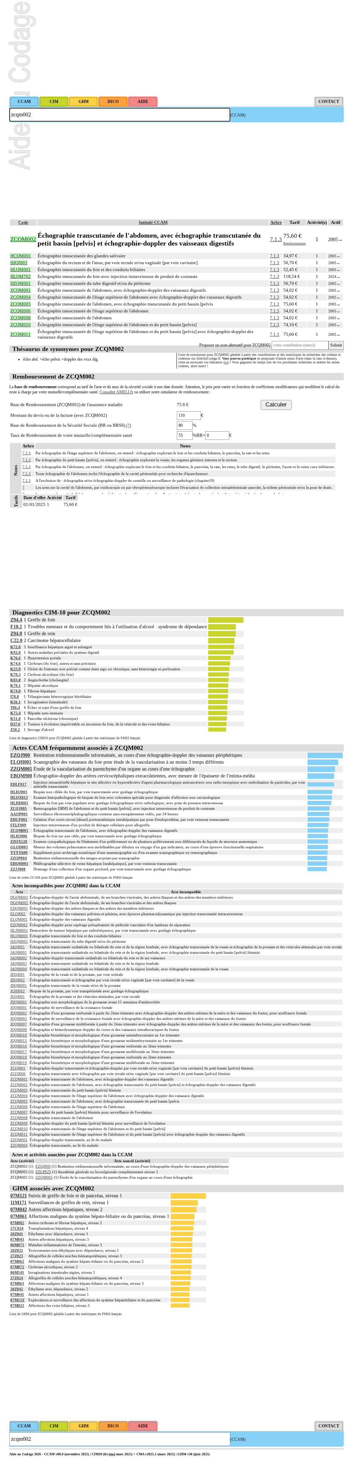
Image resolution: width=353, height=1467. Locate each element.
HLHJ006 (18, 836)
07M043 (17, 1239)
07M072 (17, 1267)
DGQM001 (19, 897)
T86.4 (15, 707)
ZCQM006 (19, 1107)
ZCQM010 (19, 1129)
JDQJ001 (17, 974)
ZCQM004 (19, 1096)
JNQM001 (18, 1002)
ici (226, 362)
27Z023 (16, 1256)
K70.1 (15, 685)
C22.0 (16, 640)
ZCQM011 (19, 1134)
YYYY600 (19, 852)
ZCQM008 (19, 1118)
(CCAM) (237, 115)
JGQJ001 (17, 996)
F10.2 (16, 626)
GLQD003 (19, 847)
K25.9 (15, 669)
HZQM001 (19, 941)
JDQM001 (18, 985)
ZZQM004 (19, 1145)
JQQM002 (18, 1013)
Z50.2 (15, 729)
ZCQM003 (19, 1090)
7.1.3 (276, 239)
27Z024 (16, 1278)
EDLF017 (18, 784)
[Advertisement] (176, 48)
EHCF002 (18, 819)
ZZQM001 (19, 1140)
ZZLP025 (43, 1172)
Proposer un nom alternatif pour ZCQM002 (235, 345)
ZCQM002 (19, 1085)
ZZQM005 (21, 769)
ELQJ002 (18, 914)
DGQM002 (19, 903)
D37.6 (15, 724)
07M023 (17, 1305)
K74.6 (15, 663)
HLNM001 (19, 930)
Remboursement (294, 243)
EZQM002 (19, 925)
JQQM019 (18, 1063)
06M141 (17, 1272)
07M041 (17, 1294)
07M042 (18, 1209)
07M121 (18, 1195)
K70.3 (15, 674)
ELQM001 (19, 919)
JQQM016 (18, 1046)
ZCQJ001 (18, 1068)
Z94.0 (16, 633)
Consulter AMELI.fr (116, 392)
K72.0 (15, 647)
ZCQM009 (19, 1123)
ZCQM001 (19, 830)
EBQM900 (21, 775)
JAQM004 (18, 969)
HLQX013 (19, 797)
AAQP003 (19, 814)
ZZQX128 (18, 841)
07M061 (18, 1216)
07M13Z (17, 1300)
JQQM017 (18, 1052)
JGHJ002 (17, 991)
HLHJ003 (18, 792)
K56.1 (15, 702)
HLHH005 (19, 803)
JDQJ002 (17, 980)
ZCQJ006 (18, 1074)
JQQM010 (18, 1035)
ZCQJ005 (18, 808)
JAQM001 (18, 952)
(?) (128, 425)
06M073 (17, 1245)
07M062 (17, 1261)
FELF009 (18, 825)
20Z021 (16, 1250)
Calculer (276, 404)
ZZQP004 (18, 858)
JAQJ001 (17, 947)
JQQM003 (18, 1018)
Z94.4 (16, 619)
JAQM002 (18, 958)
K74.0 (15, 691)
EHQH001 (19, 863)
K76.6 (15, 658)
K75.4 (15, 713)
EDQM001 (19, 908)
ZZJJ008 (18, 869)
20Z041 (16, 1234)
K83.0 (15, 680)
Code (23, 222)
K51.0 (15, 718)
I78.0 (14, 696)
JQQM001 (18, 1007)
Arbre (276, 222)
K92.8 (15, 652)
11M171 (18, 1202)
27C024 (16, 1228)
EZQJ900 (20, 755)
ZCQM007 (19, 1112)
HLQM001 (19, 936)
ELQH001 (20, 762)
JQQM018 (18, 1057)
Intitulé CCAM (153, 222)
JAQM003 (18, 963)
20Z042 (16, 1289)
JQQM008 (18, 1029)
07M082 (17, 1223)
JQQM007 (18, 1024)
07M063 (17, 1283)
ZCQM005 (19, 1101)
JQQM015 (18, 1041)
